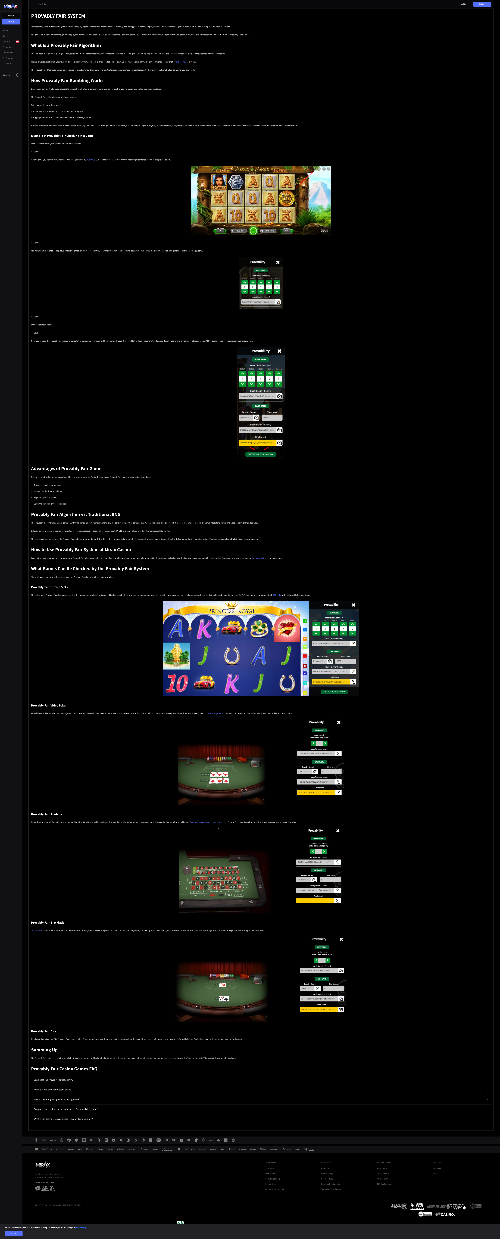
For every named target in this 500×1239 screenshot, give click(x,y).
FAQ (435, 1173)
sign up (11, 22)
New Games (270, 1173)
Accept (14, 1233)
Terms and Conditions (331, 1189)
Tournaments (383, 1173)
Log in (11, 15)
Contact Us (437, 1168)
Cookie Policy (327, 1178)
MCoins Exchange (384, 1184)
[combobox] (10, 77)
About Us (325, 1168)
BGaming (91, 159)
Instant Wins (270, 1184)
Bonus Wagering (272, 1178)
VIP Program (382, 1178)
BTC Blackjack (38, 930)
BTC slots (277, 595)
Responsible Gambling (331, 1184)
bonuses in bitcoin (260, 558)
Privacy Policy (327, 1173)
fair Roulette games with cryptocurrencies (208, 822)
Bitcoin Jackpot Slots (274, 1189)
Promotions (382, 1168)
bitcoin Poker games (213, 713)
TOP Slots (269, 1168)
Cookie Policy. (81, 1227)
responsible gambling (44, 1182)
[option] (4, 80)
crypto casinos (180, 61)
